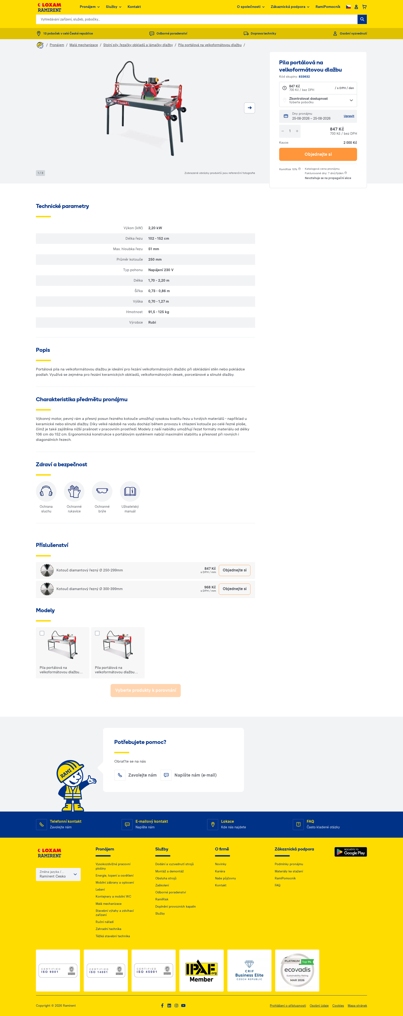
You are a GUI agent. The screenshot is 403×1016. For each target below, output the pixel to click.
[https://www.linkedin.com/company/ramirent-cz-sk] (169, 1006)
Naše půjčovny (225, 878)
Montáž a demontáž (169, 871)
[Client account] (356, 7)
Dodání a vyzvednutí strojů (174, 864)
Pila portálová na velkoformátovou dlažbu (210, 45)
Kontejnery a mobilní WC (113, 896)
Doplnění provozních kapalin (175, 906)
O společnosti (249, 7)
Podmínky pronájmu (289, 864)
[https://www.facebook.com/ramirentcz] (162, 1006)
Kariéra (220, 871)
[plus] (297, 131)
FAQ (277, 885)
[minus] (282, 131)
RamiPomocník (328, 7)
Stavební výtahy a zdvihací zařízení (115, 913)
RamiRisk (161, 899)
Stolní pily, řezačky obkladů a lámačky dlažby (138, 45)
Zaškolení (162, 885)
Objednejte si (318, 154)
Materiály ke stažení (289, 871)
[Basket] (364, 7)
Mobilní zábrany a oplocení (115, 882)
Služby (111, 7)
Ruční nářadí (105, 922)
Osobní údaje (319, 1005)
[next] (249, 108)
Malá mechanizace (83, 45)
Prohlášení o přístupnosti (288, 1005)
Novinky (220, 864)
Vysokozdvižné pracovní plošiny (113, 866)
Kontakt (134, 7)
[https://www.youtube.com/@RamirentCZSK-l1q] (183, 1006)
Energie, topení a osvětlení (114, 875)
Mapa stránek (357, 1005)
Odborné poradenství (170, 892)
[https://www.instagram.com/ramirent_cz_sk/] (176, 1006)
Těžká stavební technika (113, 936)
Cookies (338, 1005)
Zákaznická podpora (288, 7)
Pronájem (88, 7)
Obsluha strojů (166, 878)
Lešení (100, 889)
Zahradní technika (108, 929)
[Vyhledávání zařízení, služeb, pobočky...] (362, 19)
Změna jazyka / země (50, 872)
